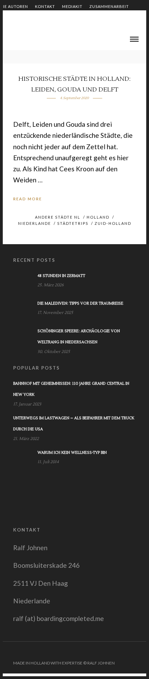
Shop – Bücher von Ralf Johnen (37, 18)
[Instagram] (141, 652)
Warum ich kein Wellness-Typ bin (72, 452)
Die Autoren (14, 6)
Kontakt (45, 6)
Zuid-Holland (113, 223)
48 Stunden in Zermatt (61, 275)
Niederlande (34, 223)
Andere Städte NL (57, 217)
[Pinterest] (132, 652)
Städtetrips (72, 223)
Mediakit (72, 6)
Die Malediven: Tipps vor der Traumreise (80, 303)
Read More (27, 199)
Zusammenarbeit (109, 6)
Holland (98, 217)
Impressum (93, 18)
